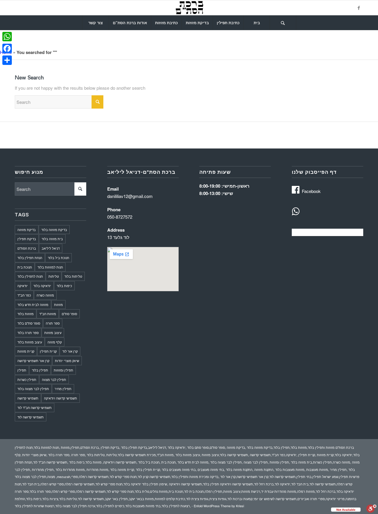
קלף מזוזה (55, 342)
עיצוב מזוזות (52, 332)
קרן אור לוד (70, 351)
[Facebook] (358, 7)
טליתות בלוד (73, 276)
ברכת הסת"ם (26, 248)
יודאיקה (22, 285)
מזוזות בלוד (25, 313)
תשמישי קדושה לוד (30, 417)
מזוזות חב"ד (47, 313)
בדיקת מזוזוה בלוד (54, 229)
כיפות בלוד (64, 285)
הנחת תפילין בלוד (29, 257)
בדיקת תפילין (26, 238)
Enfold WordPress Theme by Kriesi (219, 505)
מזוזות (58, 304)
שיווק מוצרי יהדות (67, 360)
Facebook (311, 191)
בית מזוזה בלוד (52, 238)
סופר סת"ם (69, 313)
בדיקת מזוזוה (26, 229)
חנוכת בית (24, 267)
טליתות (53, 276)
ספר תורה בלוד (28, 332)
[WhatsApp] (7, 36)
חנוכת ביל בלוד (58, 257)
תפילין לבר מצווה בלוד (33, 388)
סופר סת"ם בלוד (28, 323)
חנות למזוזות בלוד (50, 267)
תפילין (21, 370)
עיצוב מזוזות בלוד (29, 342)
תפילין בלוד (40, 370)
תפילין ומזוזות (63, 370)
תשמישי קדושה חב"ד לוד (34, 407)
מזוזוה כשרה (45, 295)
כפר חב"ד (24, 295)
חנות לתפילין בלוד (30, 276)
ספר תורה (53, 323)
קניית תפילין (48, 351)
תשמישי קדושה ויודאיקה (60, 398)
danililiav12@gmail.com (130, 196)
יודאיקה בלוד (42, 285)
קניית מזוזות (25, 351)
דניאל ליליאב (51, 248)
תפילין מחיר (63, 388)
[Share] (7, 60)
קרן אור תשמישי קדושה (33, 360)
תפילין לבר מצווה (54, 379)
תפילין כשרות (26, 379)
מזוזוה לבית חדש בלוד (32, 304)
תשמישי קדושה (27, 398)
